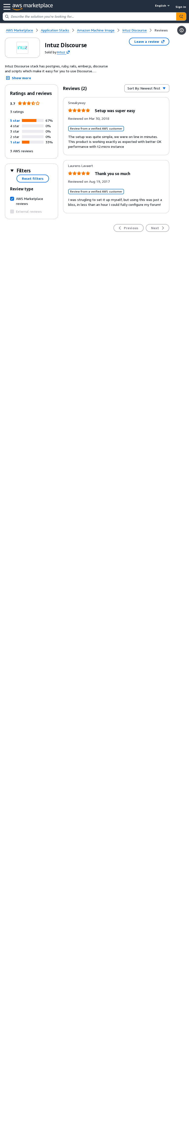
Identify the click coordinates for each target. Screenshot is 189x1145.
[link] (161, 30)
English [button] (160, 5)
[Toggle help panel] (181, 30)
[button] (15, 120)
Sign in (180, 7)
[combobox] (89, 16)
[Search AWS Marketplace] (181, 16)
